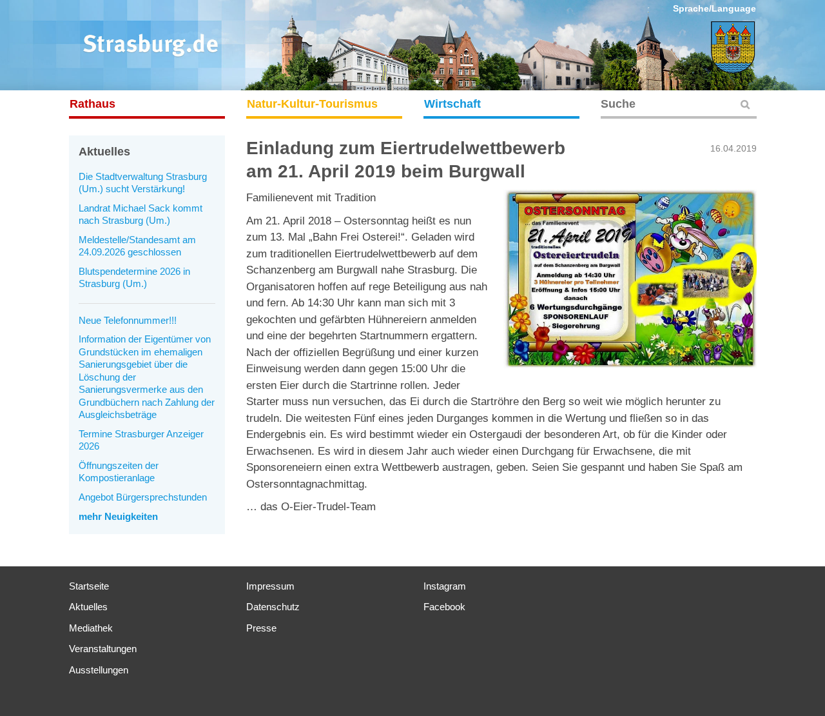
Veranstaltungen (103, 648)
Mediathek (91, 627)
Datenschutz (273, 606)
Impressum (270, 586)
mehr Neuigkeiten (118, 516)
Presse (261, 627)
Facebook (444, 606)
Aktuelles (88, 606)
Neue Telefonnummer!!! (128, 320)
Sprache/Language (714, 8)
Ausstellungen (98, 669)
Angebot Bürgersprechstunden (143, 497)
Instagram (444, 586)
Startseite (89, 586)
